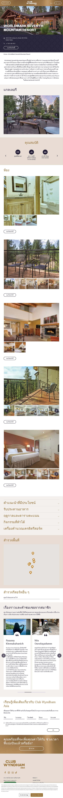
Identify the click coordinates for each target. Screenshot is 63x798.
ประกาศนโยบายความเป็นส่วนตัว (12, 777)
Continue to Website (37, 795)
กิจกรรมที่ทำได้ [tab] (14, 522)
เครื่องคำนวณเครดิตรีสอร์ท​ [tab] (23, 528)
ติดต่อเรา (35, 777)
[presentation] (6, 115)
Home (5, 54)
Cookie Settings (24, 795)
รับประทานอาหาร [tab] (16, 509)
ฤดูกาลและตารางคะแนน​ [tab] (21, 516)
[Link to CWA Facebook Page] (5, 772)
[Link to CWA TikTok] (16, 772)
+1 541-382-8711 (10, 43)
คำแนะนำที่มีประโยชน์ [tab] (20, 503)
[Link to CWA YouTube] (12, 772)
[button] (29, 564)
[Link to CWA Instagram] (8, 772)
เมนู (59, 3)
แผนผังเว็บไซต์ (36, 780)
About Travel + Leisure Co (10, 780)
